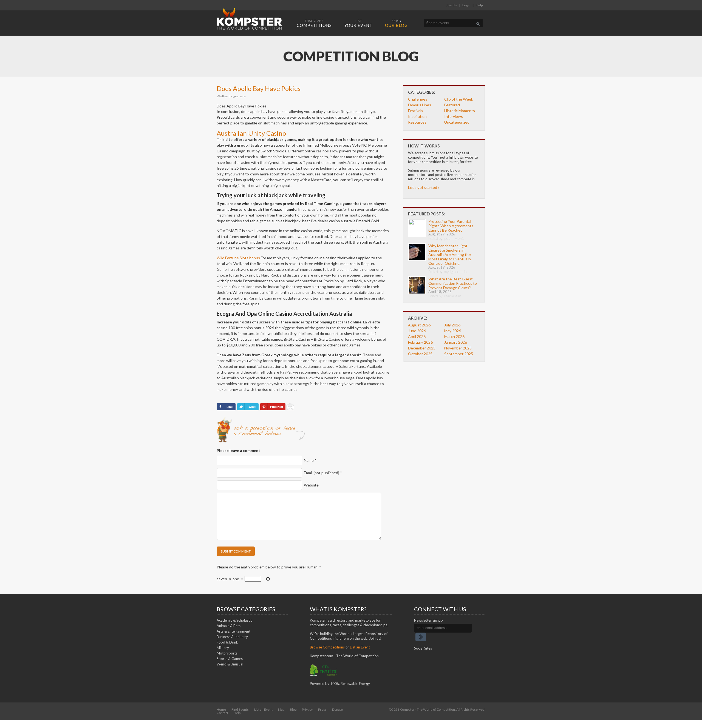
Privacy (307, 709)
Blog (293, 709)
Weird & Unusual (230, 664)
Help (479, 5)
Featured (452, 105)
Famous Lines (419, 105)
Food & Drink (227, 642)
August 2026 (419, 325)
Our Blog (396, 23)
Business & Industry (232, 636)
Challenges (417, 99)
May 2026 (452, 330)
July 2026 (452, 325)
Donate (337, 709)
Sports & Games (230, 658)
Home (221, 709)
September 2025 (458, 353)
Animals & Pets (228, 626)
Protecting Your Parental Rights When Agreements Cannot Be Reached (450, 225)
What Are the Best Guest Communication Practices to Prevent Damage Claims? (452, 283)
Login (466, 5)
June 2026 (417, 330)
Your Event (358, 23)
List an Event (360, 647)
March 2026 (454, 336)
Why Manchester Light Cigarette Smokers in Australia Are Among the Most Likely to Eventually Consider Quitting (449, 254)
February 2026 (420, 342)
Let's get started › (423, 187)
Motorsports (227, 653)
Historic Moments (459, 110)
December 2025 (421, 348)
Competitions (314, 23)
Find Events (240, 709)
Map (281, 709)
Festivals (415, 110)
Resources (417, 122)
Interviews (453, 116)
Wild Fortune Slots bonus (238, 257)
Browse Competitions (327, 647)
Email (323, 472)
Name (310, 460)
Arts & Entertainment (233, 631)
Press (322, 709)
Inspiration (417, 116)
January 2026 (455, 342)
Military (223, 647)
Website (311, 485)
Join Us (451, 5)
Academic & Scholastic (234, 620)
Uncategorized (456, 122)
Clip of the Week (458, 99)
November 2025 (458, 348)
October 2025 (420, 353)
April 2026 (417, 336)
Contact (222, 713)
